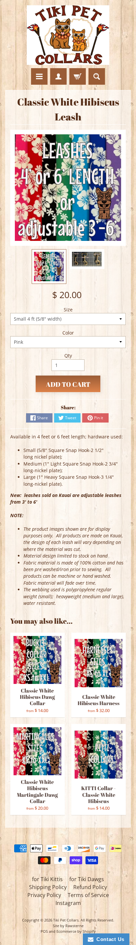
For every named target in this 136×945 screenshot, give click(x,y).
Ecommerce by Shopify (76, 931)
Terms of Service (88, 895)
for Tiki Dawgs (86, 879)
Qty (68, 355)
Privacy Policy (44, 895)
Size (68, 309)
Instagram (68, 903)
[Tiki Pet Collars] (68, 35)
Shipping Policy (48, 887)
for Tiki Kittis (47, 879)
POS (44, 931)
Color (68, 333)
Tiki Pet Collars (66, 920)
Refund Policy (90, 887)
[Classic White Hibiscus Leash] (49, 266)
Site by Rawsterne (68, 925)
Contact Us (108, 939)
